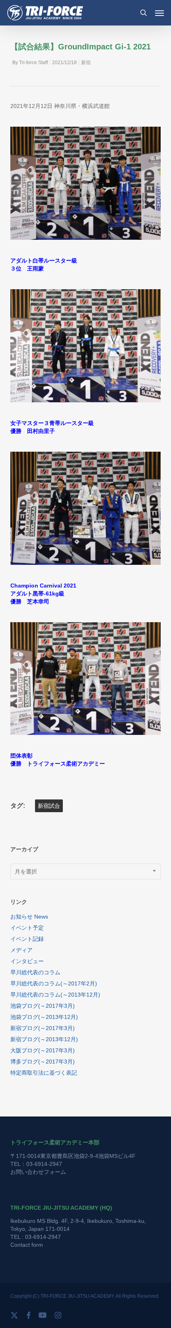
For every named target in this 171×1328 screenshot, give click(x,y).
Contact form (26, 1245)
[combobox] (85, 871)
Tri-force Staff (33, 62)
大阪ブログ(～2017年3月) (42, 1050)
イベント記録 (27, 939)
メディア (21, 950)
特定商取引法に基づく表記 (43, 1072)
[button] (159, 13)
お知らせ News (29, 916)
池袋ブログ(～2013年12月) (44, 1017)
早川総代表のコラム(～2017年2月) (53, 983)
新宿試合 (49, 806)
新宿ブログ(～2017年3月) (42, 1028)
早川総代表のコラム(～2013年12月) (55, 994)
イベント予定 (27, 928)
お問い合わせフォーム (38, 1172)
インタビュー (27, 961)
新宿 (86, 62)
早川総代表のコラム (35, 972)
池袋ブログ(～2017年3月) (42, 1006)
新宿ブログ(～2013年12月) (44, 1039)
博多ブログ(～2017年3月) (42, 1061)
